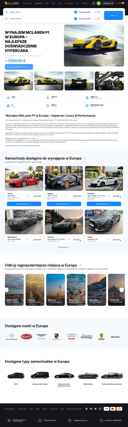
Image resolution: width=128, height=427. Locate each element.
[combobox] (120, 3)
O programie (69, 3)
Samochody (38, 3)
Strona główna (27, 3)
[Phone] (94, 3)
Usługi (60, 3)
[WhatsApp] (99, 3)
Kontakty (84, 3)
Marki (53, 3)
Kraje (47, 3)
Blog (77, 3)
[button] (18, 81)
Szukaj (112, 15)
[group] (64, 290)
